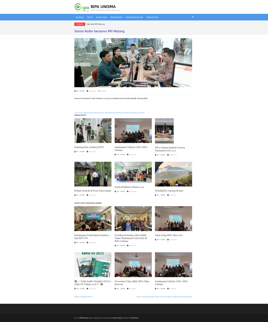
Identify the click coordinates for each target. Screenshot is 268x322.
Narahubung (152, 17)
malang (134, 113)
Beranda (80, 17)
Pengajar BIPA (116, 17)
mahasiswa (127, 113)
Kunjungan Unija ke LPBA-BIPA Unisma (131, 148)
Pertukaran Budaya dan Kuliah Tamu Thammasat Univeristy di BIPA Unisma (131, 238)
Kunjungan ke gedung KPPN (89, 147)
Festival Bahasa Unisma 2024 (129, 186)
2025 (80, 113)
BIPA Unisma (103, 6)
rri (138, 113)
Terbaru (79, 24)
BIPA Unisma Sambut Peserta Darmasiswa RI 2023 (170, 149)
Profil (90, 17)
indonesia (119, 113)
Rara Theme (118, 318)
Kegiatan (103, 91)
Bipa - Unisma (80, 91)
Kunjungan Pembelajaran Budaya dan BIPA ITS (91, 237)
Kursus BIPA (101, 17)
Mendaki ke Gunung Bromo (169, 190)
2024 (76, 113)
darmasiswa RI (110, 113)
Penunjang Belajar (134, 17)
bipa (102, 113)
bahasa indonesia (95, 113)
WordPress (134, 318)
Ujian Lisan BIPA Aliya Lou (96, 24)
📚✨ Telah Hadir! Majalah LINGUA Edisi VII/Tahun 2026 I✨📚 (92, 283)
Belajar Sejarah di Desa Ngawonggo (92, 190)
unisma (141, 113)
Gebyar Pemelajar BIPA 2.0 (83, 297)
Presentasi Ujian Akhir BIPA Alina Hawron (132, 283)
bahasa (85, 113)
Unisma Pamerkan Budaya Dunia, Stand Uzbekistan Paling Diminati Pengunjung (164, 297)
